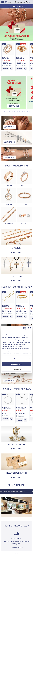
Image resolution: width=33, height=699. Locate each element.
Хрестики (16, 276)
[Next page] (32, 537)
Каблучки (24, 185)
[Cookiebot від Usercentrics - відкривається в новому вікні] (23, 328)
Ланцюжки (9, 223)
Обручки (9, 185)
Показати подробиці (20, 359)
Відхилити (16, 369)
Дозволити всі (16, 364)
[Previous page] (0, 537)
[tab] (3, 111)
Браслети (24, 204)
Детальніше (14, 106)
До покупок (9, 127)
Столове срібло (16, 444)
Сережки (24, 223)
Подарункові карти (16, 473)
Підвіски (9, 204)
